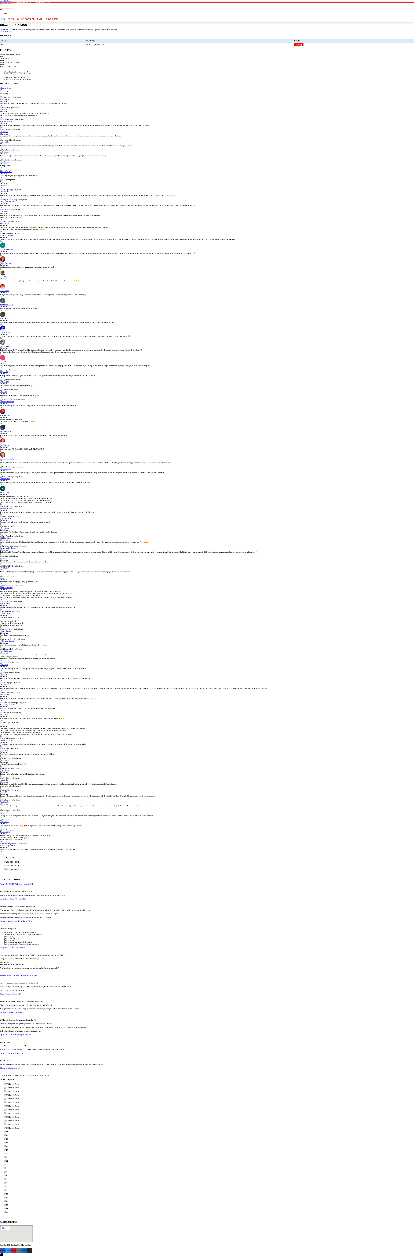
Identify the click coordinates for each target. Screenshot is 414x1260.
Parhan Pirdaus (5, 479)
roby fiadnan (4, 528)
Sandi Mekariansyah (7, 362)
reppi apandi (4, 372)
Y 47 (1, 182)
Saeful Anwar (4, 760)
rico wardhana (5, 613)
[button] (207, 873)
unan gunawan (5, 346)
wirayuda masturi (6, 508)
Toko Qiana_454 (6, 172)
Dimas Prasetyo (5, 263)
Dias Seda (3, 392)
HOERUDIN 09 (5, 568)
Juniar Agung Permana (8, 845)
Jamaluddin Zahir (6, 121)
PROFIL (11, 19)
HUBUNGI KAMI (51, 19)
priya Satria (4, 750)
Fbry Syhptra (4, 382)
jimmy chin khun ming (7, 201)
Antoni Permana (5, 431)
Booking (299, 45)
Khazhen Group (5, 88)
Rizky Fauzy (4, 152)
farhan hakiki (4, 142)
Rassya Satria (4, 770)
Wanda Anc (4, 211)
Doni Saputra (4, 191)
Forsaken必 (4, 132)
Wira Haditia (4, 822)
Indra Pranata (4, 291)
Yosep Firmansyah (6, 235)
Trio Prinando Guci (6, 305)
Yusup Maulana (5, 518)
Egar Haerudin (5, 415)
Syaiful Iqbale (4, 99)
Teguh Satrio (4, 223)
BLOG (39, 19)
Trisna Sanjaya (5, 832)
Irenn (2, 578)
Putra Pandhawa (5, 469)
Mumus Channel (5, 631)
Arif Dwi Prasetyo (6, 588)
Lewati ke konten (6, 1)
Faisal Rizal (4, 675)
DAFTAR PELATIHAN (26, 19)
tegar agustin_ (4, 812)
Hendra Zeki (4, 492)
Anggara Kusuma (6, 740)
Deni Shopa (4, 684)
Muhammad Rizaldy (7, 641)
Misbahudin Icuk (6, 651)
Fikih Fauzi (4, 665)
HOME (2, 19)
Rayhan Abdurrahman (7, 548)
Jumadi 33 (3, 792)
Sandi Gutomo (5, 162)
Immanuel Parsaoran (7, 402)
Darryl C (3, 724)
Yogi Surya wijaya (6, 249)
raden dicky (4, 780)
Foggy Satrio (4, 318)
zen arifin (3, 558)
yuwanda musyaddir (7, 459)
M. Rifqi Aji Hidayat (7, 705)
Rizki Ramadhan (5, 538)
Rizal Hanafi (4, 694)
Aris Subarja (4, 802)
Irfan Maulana (5, 332)
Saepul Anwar (5, 277)
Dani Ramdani (5, 445)
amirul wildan (4, 714)
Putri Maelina (4, 109)
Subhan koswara (5, 603)
